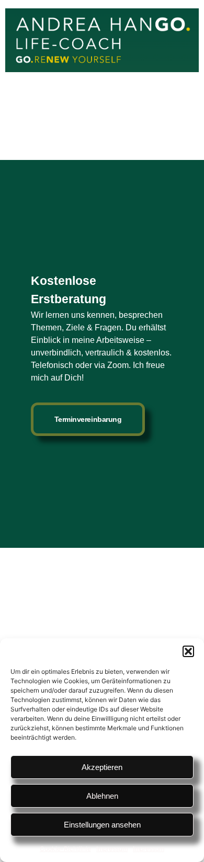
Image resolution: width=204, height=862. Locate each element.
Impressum (112, 849)
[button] (188, 651)
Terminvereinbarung (88, 419)
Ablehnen (102, 795)
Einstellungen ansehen (102, 824)
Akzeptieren (102, 767)
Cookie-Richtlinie (65, 849)
